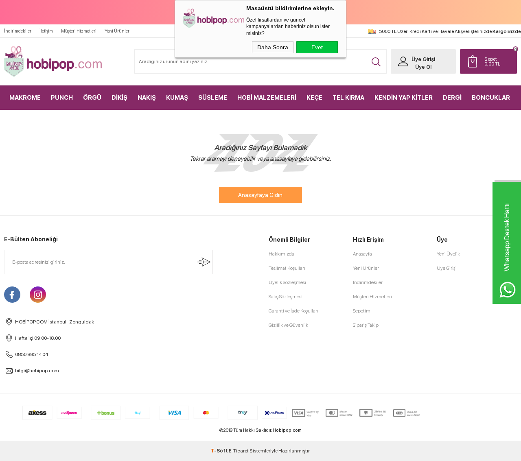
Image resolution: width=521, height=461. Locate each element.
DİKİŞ (119, 97)
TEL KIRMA (348, 97)
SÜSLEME (212, 97)
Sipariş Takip (366, 325)
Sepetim (361, 311)
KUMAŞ (177, 97)
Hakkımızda (281, 254)
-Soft (220, 451)
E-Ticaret (239, 451)
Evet (317, 47)
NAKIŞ (147, 97)
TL (492, 61)
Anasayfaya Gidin (260, 195)
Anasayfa (362, 254)
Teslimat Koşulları (287, 268)
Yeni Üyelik (448, 254)
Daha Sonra (272, 47)
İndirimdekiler (17, 31)
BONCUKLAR (491, 97)
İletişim (46, 31)
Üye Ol (423, 67)
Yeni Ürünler (117, 31)
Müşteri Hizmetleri (78, 31)
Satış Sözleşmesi (285, 296)
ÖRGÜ (92, 97)
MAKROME (25, 97)
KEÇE (314, 97)
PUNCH (62, 97)
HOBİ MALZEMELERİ (266, 97)
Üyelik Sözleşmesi (287, 282)
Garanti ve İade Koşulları (293, 311)
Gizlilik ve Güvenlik (288, 325)
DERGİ (452, 97)
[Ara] (376, 62)
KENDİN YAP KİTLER (403, 97)
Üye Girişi (423, 59)
